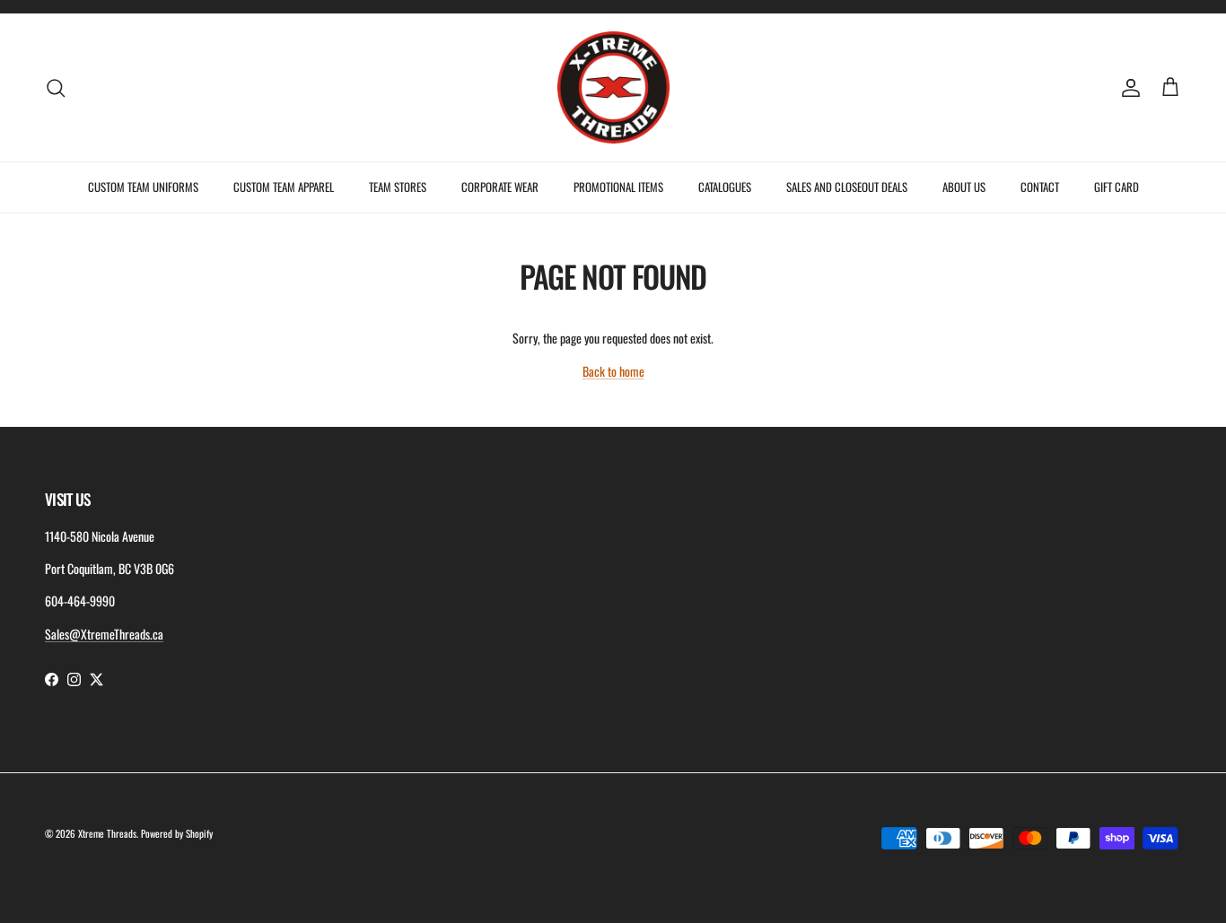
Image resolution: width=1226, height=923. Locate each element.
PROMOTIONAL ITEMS (618, 187)
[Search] (55, 88)
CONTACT (1039, 187)
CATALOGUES (724, 187)
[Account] (1127, 88)
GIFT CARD (1116, 187)
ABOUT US (963, 187)
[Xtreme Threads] (613, 87)
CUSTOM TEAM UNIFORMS (143, 187)
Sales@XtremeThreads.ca (104, 633)
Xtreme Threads (107, 833)
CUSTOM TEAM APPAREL (283, 187)
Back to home (613, 370)
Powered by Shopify (177, 833)
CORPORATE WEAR (500, 187)
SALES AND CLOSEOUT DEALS (846, 187)
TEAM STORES (397, 187)
